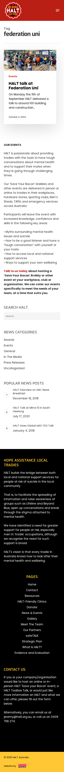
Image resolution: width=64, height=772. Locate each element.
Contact (32, 590)
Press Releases (14, 363)
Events (13, 76)
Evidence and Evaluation (32, 653)
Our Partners (32, 630)
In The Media (13, 357)
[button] (57, 10)
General (9, 351)
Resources (32, 596)
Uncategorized (14, 368)
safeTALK (32, 636)
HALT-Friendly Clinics (32, 602)
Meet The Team (32, 624)
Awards (9, 340)
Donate (32, 607)
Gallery (32, 619)
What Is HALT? (32, 647)
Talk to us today (16, 271)
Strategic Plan (32, 641)
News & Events (32, 613)
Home (32, 584)
